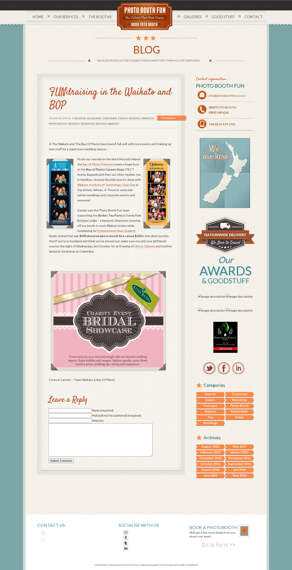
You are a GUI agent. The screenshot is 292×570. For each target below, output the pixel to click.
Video (239, 417)
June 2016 (210, 475)
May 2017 (239, 446)
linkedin (238, 368)
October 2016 (210, 464)
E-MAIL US (137, 532)
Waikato (113, 123)
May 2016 (239, 475)
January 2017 (239, 452)
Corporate (109, 118)
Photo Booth (58, 123)
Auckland (94, 118)
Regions (80, 118)
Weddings (210, 423)
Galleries (193, 17)
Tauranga (87, 123)
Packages (210, 405)
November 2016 (239, 458)
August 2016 (210, 469)
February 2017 (210, 452)
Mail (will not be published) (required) (116, 415)
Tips (210, 417)
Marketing (239, 400)
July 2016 (239, 469)
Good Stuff (223, 17)
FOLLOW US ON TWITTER (148, 543)
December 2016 (210, 458)
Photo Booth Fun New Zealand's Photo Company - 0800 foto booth (145, 16)
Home (37, 17)
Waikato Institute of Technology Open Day (106, 185)
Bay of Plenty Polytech (98, 164)
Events (123, 118)
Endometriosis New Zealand (116, 231)
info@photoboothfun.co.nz (227, 95)
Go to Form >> (218, 544)
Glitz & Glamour (144, 246)
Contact (254, 17)
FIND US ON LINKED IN (146, 548)
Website (98, 420)
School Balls (239, 411)
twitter (209, 368)
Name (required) (103, 410)
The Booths (100, 17)
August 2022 (210, 446)
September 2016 (239, 464)
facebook (224, 368)
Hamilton (147, 118)
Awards (210, 394)
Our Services (65, 17)
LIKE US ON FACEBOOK (146, 537)
